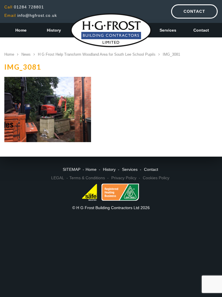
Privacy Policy (123, 177)
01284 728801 (24, 7)
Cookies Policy (156, 177)
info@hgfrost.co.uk (30, 15)
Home (21, 30)
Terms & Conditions (87, 177)
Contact (194, 11)
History (54, 30)
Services (168, 30)
